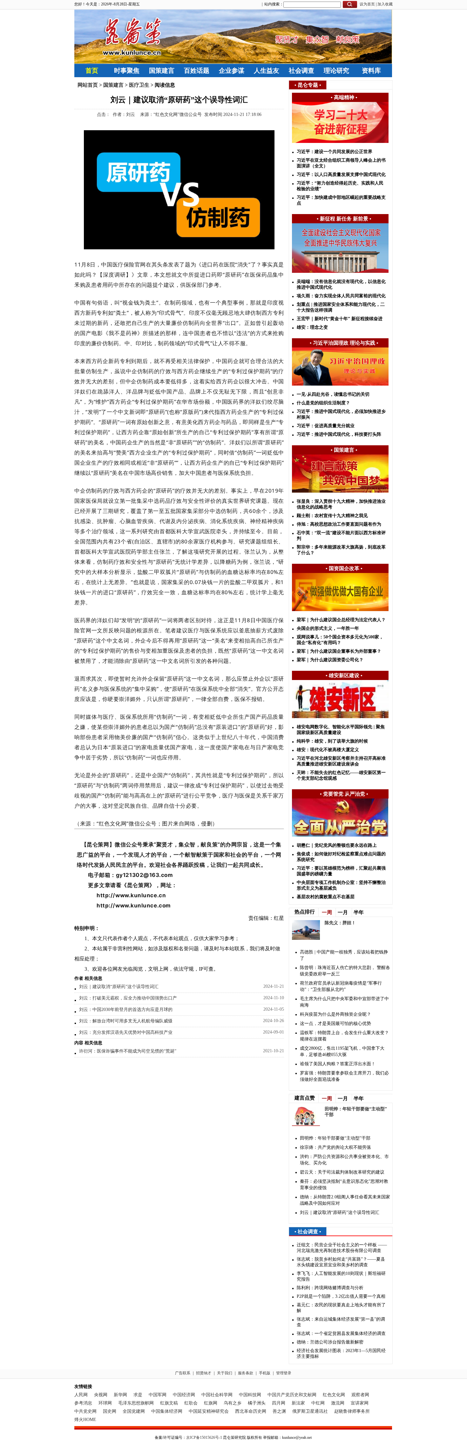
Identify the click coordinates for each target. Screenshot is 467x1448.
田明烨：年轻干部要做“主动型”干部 (335, 1138)
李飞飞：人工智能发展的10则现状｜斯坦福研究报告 (341, 1276)
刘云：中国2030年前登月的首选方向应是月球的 (126, 1009)
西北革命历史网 (250, 1411)
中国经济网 (184, 1394)
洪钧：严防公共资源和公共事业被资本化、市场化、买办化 (344, 1159)
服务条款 (245, 1373)
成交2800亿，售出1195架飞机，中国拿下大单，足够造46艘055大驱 (342, 1051)
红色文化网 (334, 1394)
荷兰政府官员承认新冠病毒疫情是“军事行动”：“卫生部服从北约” (341, 986)
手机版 (264, 1373)
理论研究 (336, 70)
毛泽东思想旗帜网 (136, 1403)
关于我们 (224, 1373)
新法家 (298, 1403)
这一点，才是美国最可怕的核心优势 (335, 1023)
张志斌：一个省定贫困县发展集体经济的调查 (341, 1333)
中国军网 (157, 1394)
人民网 (81, 1394)
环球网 (105, 1403)
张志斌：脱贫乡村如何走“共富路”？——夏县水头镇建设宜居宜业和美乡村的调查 (341, 1262)
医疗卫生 (139, 85)
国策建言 (161, 70)
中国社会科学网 (217, 1394)
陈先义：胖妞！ (340, 922)
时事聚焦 (126, 70)
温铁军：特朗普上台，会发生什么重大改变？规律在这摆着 (344, 1035)
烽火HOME (85, 1419)
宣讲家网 (360, 1403)
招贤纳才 (203, 1373)
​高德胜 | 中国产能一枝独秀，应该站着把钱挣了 (344, 955)
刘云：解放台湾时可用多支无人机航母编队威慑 (126, 1021)
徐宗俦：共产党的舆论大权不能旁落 (335, 1147)
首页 (91, 70)
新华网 (120, 1394)
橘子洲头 (257, 1403)
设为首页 (367, 4)
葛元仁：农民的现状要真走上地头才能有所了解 (341, 1308)
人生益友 (266, 70)
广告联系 (182, 1373)
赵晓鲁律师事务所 (352, 1411)
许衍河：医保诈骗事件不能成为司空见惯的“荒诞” (127, 1051)
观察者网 (360, 1394)
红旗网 (210, 1403)
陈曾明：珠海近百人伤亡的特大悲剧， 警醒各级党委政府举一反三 (345, 970)
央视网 (100, 1394)
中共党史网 (85, 1411)
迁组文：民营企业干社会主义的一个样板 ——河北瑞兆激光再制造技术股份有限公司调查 (342, 1248)
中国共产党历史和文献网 (291, 1394)
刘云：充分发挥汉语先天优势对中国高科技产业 (126, 1032)
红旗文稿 (169, 1403)
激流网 (337, 1403)
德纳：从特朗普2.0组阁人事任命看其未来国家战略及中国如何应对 (345, 1200)
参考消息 (83, 1403)
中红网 (318, 1403)
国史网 (109, 1411)
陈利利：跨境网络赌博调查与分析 (330, 1287)
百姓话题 (196, 70)
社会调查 (301, 70)
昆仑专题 (308, 85)
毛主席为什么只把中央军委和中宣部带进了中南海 (344, 1001)
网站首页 (88, 85)
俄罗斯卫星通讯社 (310, 1411)
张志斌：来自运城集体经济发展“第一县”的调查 (341, 1322)
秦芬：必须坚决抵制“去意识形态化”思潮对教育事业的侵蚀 (344, 1184)
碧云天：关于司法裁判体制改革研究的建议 (342, 1172)
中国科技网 (250, 1394)
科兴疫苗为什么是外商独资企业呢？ (335, 1014)
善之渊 (279, 1411)
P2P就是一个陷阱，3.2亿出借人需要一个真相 (341, 1296)
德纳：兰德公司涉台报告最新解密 (330, 1342)
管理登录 (283, 1373)
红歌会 (191, 1403)
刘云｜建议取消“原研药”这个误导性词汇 (119, 986)
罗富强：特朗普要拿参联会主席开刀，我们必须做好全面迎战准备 (344, 1076)
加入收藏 (385, 4)
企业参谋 (231, 70)
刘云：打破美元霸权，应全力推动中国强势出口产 (128, 998)
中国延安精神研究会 (209, 1411)
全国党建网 (134, 1411)
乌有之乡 (232, 1403)
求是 (137, 1394)
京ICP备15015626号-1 (204, 1437)
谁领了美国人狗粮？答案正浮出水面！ (338, 1063)
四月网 (278, 1403)
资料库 (371, 70)
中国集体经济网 (166, 1411)
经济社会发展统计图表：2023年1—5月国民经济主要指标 (341, 1353)
